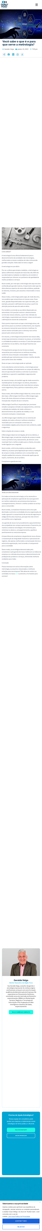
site (16, 574)
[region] (21, 1216)
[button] (36, 4)
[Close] (40, 1202)
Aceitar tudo (21, 1221)
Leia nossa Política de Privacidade (19, 1216)
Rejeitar (21, 1227)
